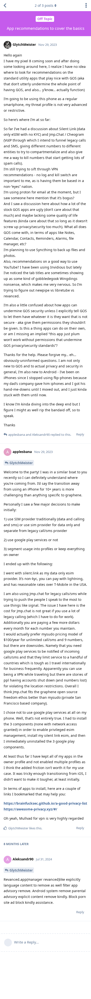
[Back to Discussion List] (5, 5)
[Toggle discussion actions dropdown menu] (86, 5)
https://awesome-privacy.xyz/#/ (30, 809)
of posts (44, 5)
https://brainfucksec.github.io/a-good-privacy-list (45, 803)
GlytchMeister (21, 462)
